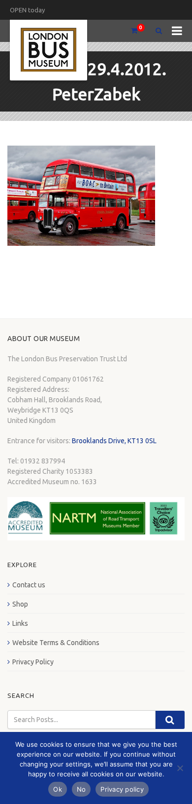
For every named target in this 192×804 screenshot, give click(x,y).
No (81, 789)
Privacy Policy (33, 662)
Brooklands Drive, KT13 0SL (114, 441)
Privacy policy (122, 789)
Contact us (28, 585)
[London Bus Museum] (48, 50)
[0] (130, 31)
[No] (180, 768)
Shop (20, 604)
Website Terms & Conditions (55, 643)
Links (20, 623)
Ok (57, 789)
